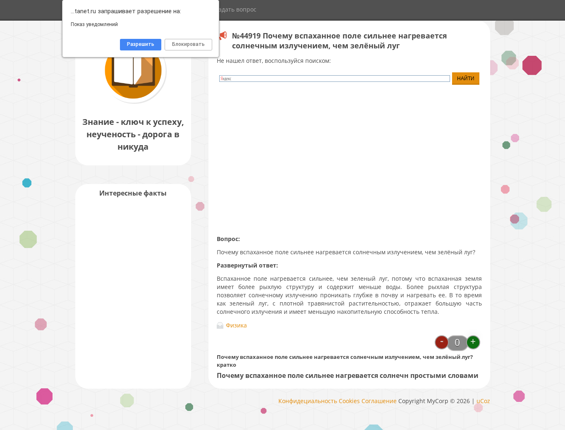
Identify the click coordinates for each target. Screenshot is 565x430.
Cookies (349, 401)
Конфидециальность (307, 401)
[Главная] (133, 103)
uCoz (483, 401)
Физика (236, 325)
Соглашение (379, 401)
